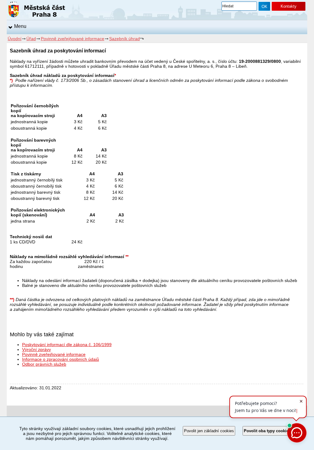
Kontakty (289, 6)
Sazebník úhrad (124, 38)
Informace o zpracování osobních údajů (60, 359)
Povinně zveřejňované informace (72, 38)
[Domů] (36, 10)
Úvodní (14, 38)
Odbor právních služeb (44, 364)
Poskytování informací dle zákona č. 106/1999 (67, 344)
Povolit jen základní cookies (209, 431)
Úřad (31, 38)
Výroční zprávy (36, 349)
